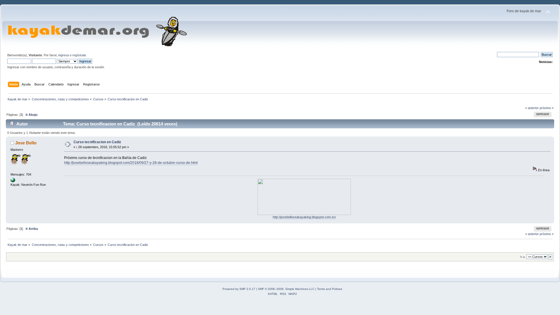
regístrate (79, 55)
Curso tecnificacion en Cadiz (97, 142)
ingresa (63, 55)
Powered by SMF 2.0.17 (239, 288)
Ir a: (523, 256)
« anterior (532, 108)
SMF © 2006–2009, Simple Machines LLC (286, 288)
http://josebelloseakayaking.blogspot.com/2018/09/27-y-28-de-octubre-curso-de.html (131, 163)
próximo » (547, 108)
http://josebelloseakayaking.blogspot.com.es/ (304, 217)
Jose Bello (25, 142)
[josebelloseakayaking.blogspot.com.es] (12, 181)
